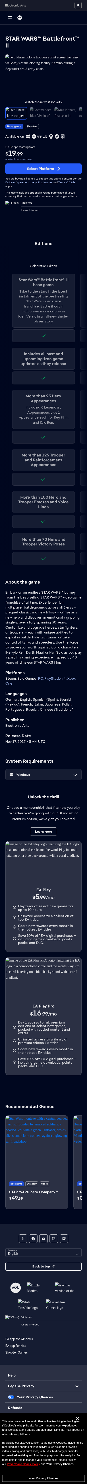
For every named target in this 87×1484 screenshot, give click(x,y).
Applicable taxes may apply (18, 159)
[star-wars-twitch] (64, 1238)
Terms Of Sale (66, 182)
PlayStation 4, (55, 678)
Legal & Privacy (21, 1386)
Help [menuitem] (12, 1375)
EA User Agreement (17, 182)
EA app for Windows (19, 1339)
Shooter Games (16, 1352)
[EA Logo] (19, 18)
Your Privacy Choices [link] (35, 1397)
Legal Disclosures (41, 182)
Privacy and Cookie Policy (23, 1464)
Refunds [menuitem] (15, 1408)
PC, (41, 678)
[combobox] (43, 1252)
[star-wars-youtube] (43, 1238)
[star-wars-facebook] (33, 1238)
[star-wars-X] (23, 1238)
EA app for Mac (15, 1346)
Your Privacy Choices (43, 1478)
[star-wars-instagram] (54, 1238)
